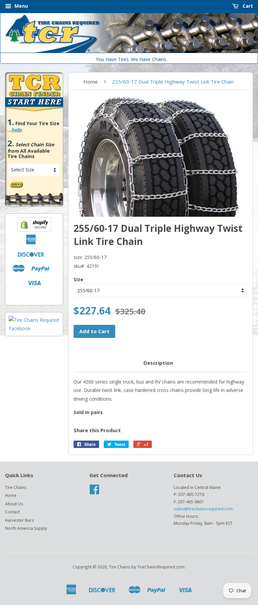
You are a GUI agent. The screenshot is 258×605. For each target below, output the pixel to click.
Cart (247, 6)
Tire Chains (16, 487)
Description (158, 362)
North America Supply (26, 528)
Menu (20, 6)
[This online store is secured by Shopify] (34, 230)
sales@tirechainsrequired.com (203, 508)
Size (78, 279)
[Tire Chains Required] (34, 328)
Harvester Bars (19, 520)
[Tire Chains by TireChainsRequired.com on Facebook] (94, 491)
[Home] (129, 51)
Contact (12, 511)
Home (90, 81)
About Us (14, 503)
